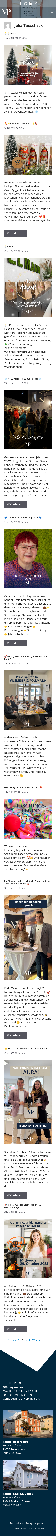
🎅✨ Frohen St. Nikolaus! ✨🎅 (20, 123)
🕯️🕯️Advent (10, 33)
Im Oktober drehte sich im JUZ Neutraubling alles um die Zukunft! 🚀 (27, 882)
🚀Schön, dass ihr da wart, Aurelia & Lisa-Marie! (26, 657)
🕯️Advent (9, 246)
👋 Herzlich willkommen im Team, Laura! (25, 1048)
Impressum (40, 1523)
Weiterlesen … (15, 233)
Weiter (38, 1340)
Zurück (10, 1340)
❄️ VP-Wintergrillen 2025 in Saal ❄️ (22, 378)
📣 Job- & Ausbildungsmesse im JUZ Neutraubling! (22, 1206)
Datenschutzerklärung (21, 1523)
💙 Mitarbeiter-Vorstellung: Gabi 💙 (23, 517)
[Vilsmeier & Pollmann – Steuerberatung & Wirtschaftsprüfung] (6, 11)
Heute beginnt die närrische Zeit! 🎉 (23, 787)
